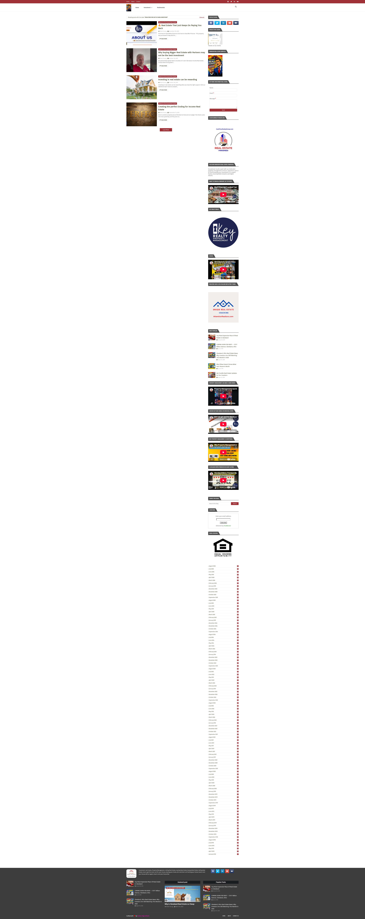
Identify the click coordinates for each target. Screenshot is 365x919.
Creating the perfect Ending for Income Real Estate (179, 108)
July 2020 (223, 774)
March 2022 (223, 717)
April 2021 (223, 748)
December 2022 (223, 691)
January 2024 (223, 654)
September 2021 (223, 734)
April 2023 (223, 680)
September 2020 (223, 768)
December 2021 (223, 725)
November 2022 (223, 694)
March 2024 (223, 648)
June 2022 (223, 708)
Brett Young (163, 31)
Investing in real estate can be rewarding (177, 79)
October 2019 (223, 800)
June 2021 (223, 743)
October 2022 (223, 697)
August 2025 (223, 600)
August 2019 (223, 805)
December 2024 (223, 623)
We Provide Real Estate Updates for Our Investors (226, 374)
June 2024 (223, 640)
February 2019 (223, 822)
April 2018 (223, 851)
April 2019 (223, 817)
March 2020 (223, 785)
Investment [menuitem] (147, 7)
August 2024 (223, 634)
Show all (202, 17)
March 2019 (223, 820)
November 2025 (223, 591)
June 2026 (223, 571)
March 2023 (223, 683)
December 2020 (223, 760)
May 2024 (223, 643)
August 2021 (223, 737)
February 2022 (223, 720)
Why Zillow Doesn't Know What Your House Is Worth (226, 365)
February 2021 (223, 754)
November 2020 (223, 763)
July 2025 (223, 603)
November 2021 (223, 728)
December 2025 (223, 589)
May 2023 (223, 677)
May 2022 (223, 711)
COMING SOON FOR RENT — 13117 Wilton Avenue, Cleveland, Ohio (226, 346)
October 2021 (223, 731)
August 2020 (223, 771)
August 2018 (223, 840)
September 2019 (223, 802)
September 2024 (223, 631)
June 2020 (223, 777)
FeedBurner (227, 526)
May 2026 (223, 574)
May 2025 (223, 609)
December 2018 (223, 828)
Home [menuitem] (137, 7)
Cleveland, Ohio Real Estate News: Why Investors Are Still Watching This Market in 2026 (227, 355)
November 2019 (223, 797)
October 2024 (223, 628)
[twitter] (231, 1)
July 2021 (223, 740)
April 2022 (223, 714)
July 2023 (223, 671)
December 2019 (223, 794)
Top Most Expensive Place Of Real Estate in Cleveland (227, 337)
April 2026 (223, 577)
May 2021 (223, 745)
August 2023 (223, 668)
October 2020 (223, 765)
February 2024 (223, 651)
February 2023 (223, 686)
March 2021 (223, 751)
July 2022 (223, 706)
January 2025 (223, 620)
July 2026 (223, 569)
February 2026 (223, 583)
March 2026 (223, 580)
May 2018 (223, 848)
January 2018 (223, 854)
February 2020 (223, 788)
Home (127, 1)
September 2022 (223, 700)
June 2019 (223, 811)
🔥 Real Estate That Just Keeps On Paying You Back (180, 27)
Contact (138, 1)
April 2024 (223, 646)
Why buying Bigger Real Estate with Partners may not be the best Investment (181, 54)
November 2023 (223, 660)
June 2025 (223, 606)
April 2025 (223, 611)
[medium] (237, 1)
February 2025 (223, 617)
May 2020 (223, 780)
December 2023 (223, 657)
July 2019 (223, 808)
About (132, 1)
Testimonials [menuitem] (161, 7)
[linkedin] (234, 1)
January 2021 (223, 757)
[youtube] (229, 23)
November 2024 (223, 626)
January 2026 (223, 586)
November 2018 (223, 831)
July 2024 (223, 637)
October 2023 (223, 663)
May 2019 (223, 814)
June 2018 (223, 845)
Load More (166, 130)
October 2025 (223, 594)
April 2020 (223, 783)
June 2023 (223, 674)
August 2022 (223, 703)
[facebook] (228, 1)
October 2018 (223, 834)
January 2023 (223, 688)
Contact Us (236, 916)
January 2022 (223, 723)
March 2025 (223, 614)
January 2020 (223, 791)
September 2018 (223, 837)
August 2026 (223, 566)
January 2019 (223, 825)
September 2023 (223, 666)
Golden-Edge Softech (143, 916)
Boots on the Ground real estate (167, 22)
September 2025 (223, 597)
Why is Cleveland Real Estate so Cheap (179, 904)
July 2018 (223, 842)
